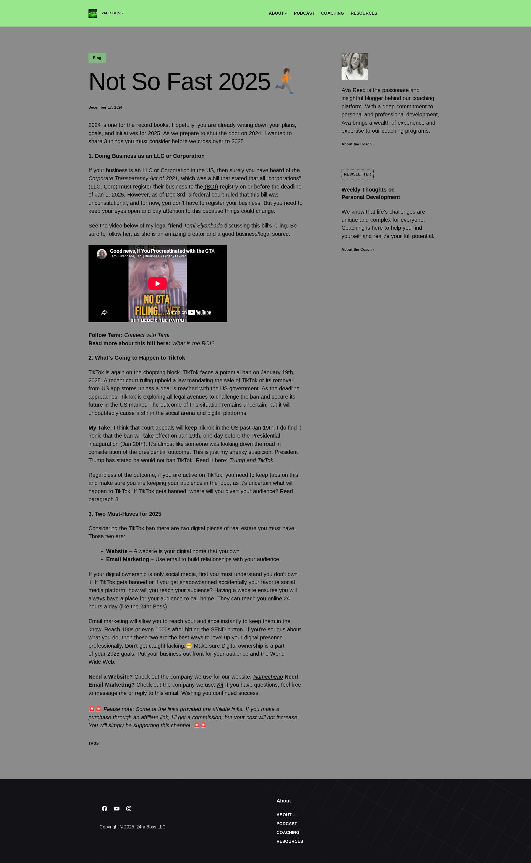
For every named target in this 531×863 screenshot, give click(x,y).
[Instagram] (129, 809)
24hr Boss (112, 13)
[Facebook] (105, 809)
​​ (147, 335)
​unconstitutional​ (107, 203)
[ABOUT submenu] (286, 13)
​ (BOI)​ (210, 187)
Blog (97, 58)
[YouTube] (117, 809)
